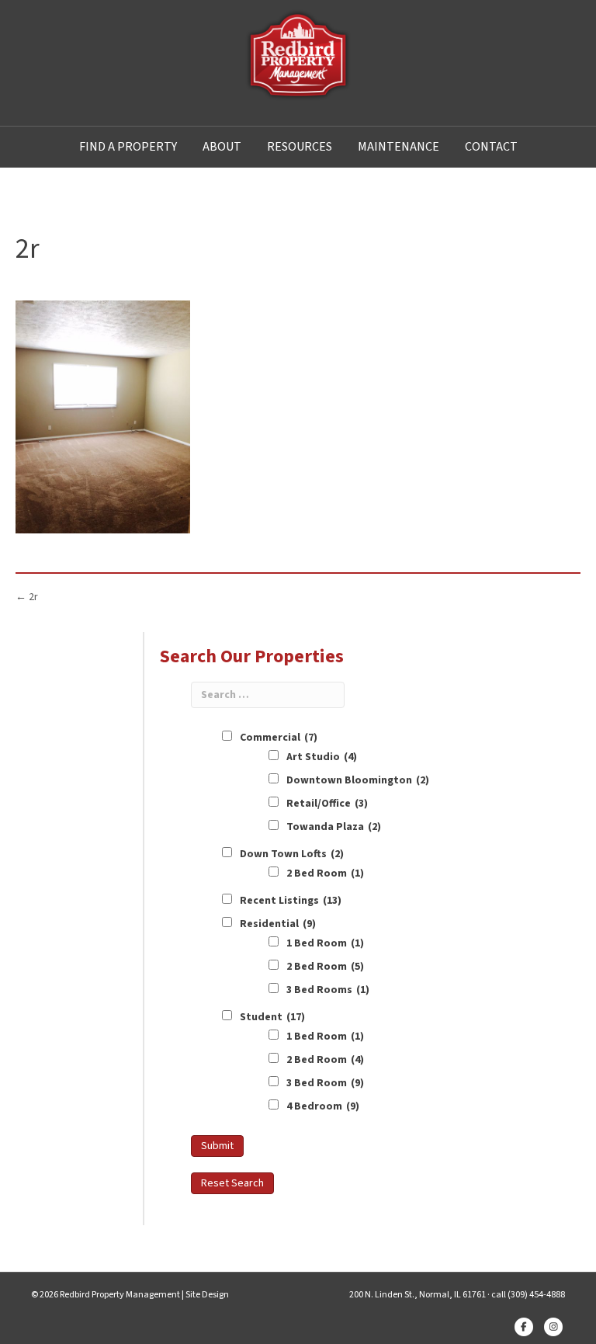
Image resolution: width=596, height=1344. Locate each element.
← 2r (27, 597)
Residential (278, 924)
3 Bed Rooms (327, 990)
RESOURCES (299, 146)
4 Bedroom (322, 1106)
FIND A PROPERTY (128, 146)
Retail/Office (327, 803)
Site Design (207, 1294)
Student (272, 1017)
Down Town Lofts (292, 854)
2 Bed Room (325, 873)
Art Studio (321, 757)
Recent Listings (290, 900)
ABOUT (222, 146)
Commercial (278, 737)
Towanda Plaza (333, 826)
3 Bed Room (325, 1083)
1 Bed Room (325, 943)
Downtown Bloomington (357, 780)
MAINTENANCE (398, 146)
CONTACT (491, 146)
